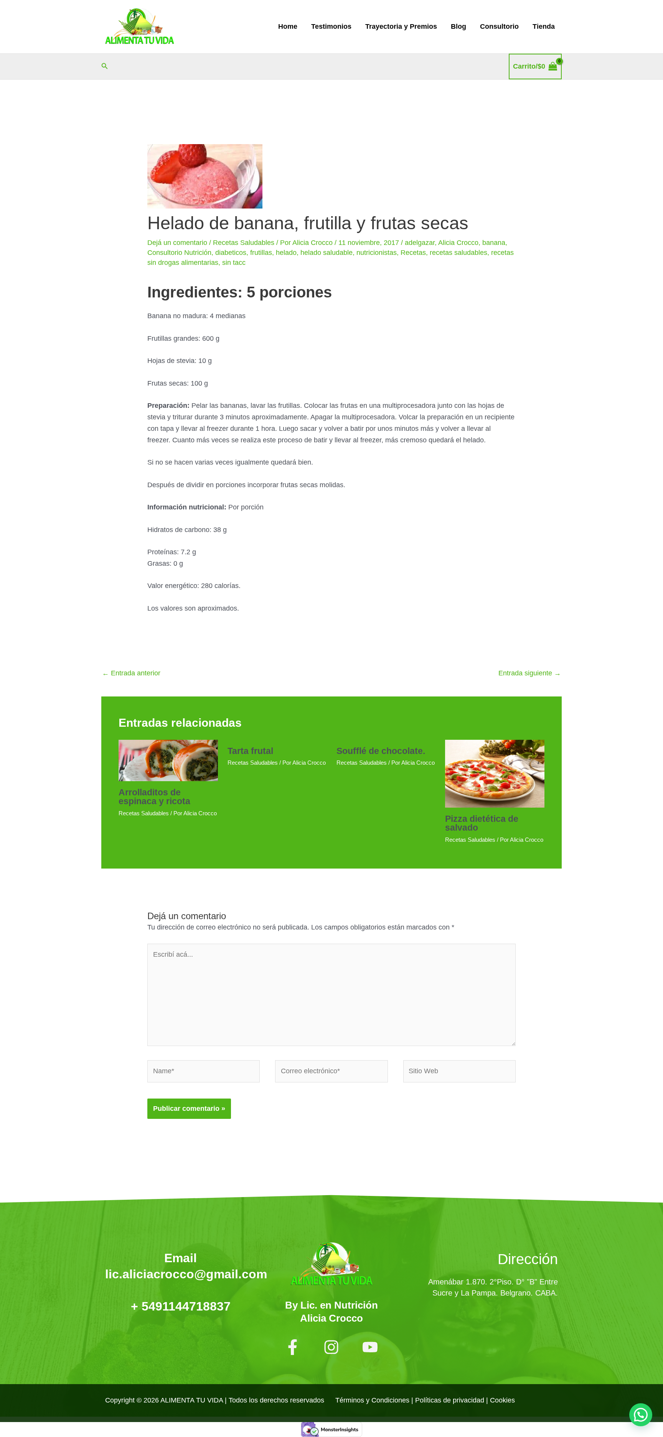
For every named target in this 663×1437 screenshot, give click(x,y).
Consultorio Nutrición (179, 252)
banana (493, 242)
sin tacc (234, 262)
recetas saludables (458, 252)
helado (286, 252)
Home (287, 26)
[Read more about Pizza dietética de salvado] (494, 773)
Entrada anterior (131, 673)
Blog (458, 26)
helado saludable (326, 252)
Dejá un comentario (177, 242)
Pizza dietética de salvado (481, 823)
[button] (104, 66)
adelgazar (420, 242)
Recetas (413, 252)
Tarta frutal (250, 751)
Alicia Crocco (458, 242)
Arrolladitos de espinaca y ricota (154, 796)
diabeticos (230, 252)
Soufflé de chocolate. (380, 751)
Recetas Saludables (243, 242)
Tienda (544, 26)
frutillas (261, 252)
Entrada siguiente (529, 673)
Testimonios (331, 26)
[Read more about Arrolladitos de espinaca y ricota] (168, 760)
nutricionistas (376, 252)
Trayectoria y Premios (401, 26)
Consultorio (499, 26)
